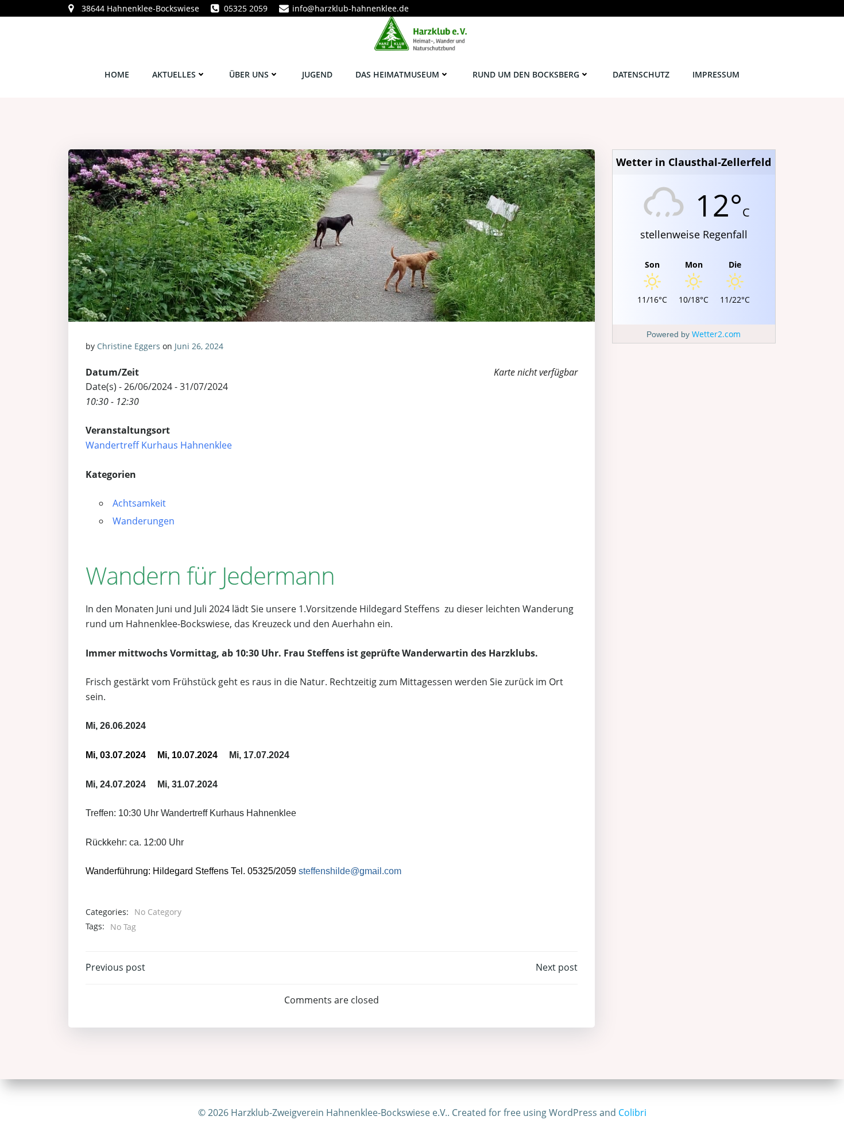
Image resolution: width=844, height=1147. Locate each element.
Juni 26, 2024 (199, 346)
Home (116, 74)
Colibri (632, 1112)
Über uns (249, 74)
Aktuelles (174, 74)
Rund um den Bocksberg (526, 74)
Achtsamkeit (139, 503)
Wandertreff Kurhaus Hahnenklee (159, 445)
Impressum (716, 74)
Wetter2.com (716, 334)
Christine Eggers (128, 346)
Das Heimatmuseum (397, 74)
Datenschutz (641, 74)
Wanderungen (144, 521)
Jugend (317, 74)
